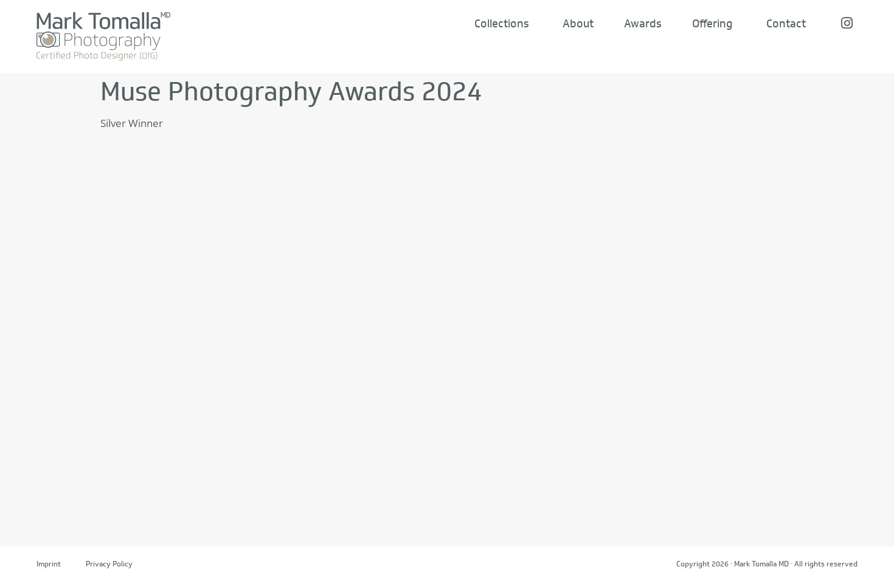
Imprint (48, 563)
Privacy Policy (109, 563)
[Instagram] (847, 22)
